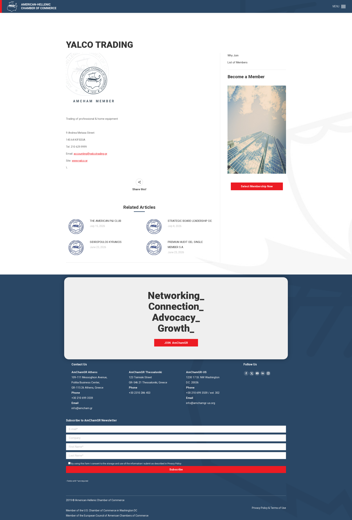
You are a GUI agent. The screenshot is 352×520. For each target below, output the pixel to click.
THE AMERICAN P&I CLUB (105, 221)
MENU (336, 6)
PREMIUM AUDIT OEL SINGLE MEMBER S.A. (185, 244)
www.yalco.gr (80, 160)
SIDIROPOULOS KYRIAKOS (106, 242)
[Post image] (76, 226)
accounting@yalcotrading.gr (90, 153)
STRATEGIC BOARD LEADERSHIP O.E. (190, 221)
